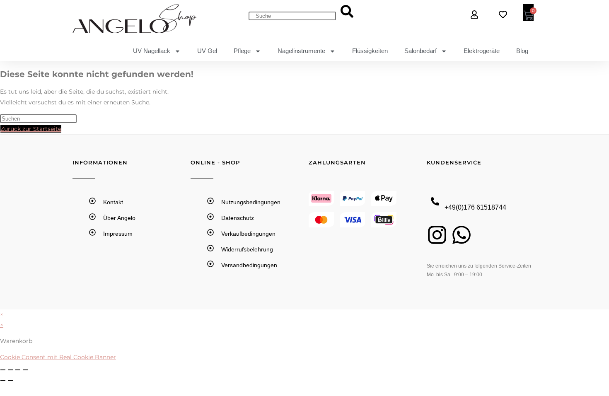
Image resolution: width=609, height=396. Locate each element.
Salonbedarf (420, 50)
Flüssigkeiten (370, 50)
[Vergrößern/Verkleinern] (3, 370)
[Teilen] (18, 370)
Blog (522, 50)
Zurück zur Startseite (30, 129)
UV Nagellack (151, 50)
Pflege (242, 50)
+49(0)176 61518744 (475, 207)
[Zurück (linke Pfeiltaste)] (3, 380)
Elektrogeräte (482, 50)
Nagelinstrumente (301, 50)
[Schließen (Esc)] (25, 370)
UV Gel (207, 50)
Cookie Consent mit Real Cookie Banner (58, 357)
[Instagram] (437, 235)
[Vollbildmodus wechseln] (10, 370)
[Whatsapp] (461, 235)
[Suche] (347, 12)
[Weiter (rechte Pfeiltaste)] (10, 380)
